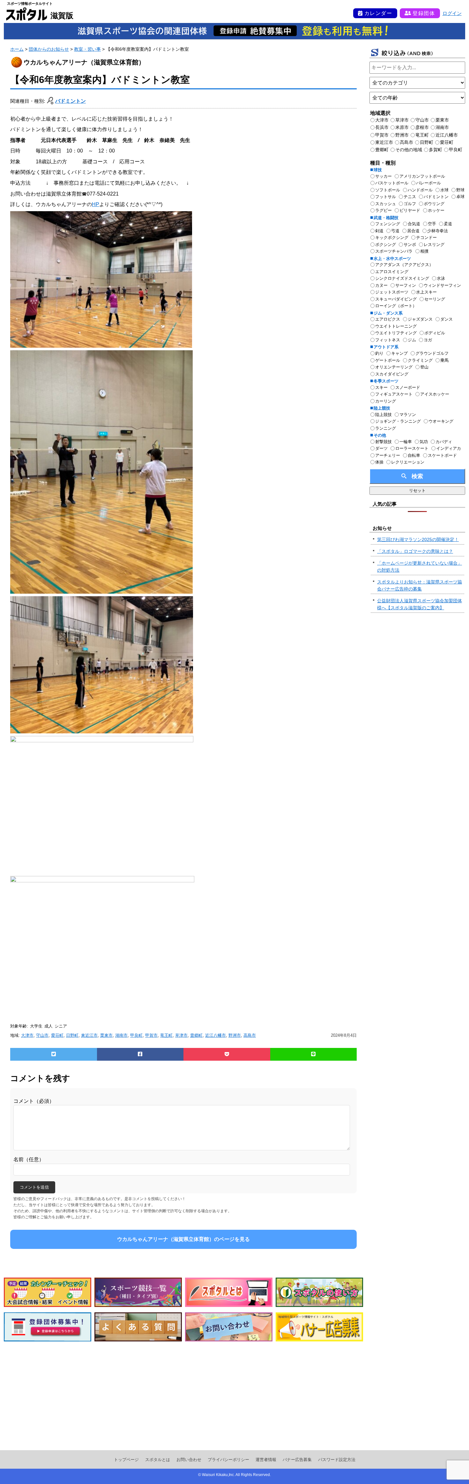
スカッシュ (385, 203)
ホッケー (436, 210)
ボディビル (434, 332)
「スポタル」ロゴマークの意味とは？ (415, 551)
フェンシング (387, 223)
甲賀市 (151, 1035)
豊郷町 (196, 1035)
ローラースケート (411, 448)
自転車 (414, 455)
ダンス (446, 319)
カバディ (443, 441)
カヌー (381, 285)
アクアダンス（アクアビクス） (404, 264)
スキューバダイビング (396, 299)
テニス (410, 196)
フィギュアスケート (394, 394)
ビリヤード (409, 210)
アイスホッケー (434, 394)
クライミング (420, 360)
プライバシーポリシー (228, 1459)
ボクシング (385, 244)
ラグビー (383, 210)
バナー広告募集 (297, 1459)
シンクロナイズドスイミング (402, 278)
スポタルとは (157, 1459)
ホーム (17, 49)
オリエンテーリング (394, 367)
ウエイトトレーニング (396, 326)
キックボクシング (391, 237)
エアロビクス (387, 319)
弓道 (395, 230)
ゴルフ (410, 203)
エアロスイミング (391, 271)
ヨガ (428, 340)
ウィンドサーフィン (442, 285)
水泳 (441, 278)
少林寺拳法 (437, 230)
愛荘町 (57, 1035)
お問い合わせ (188, 1459)
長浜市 (382, 127)
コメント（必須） (33, 1101)
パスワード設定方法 (336, 1459)
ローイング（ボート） (396, 305)
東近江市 (89, 1035)
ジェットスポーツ (391, 292)
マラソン (407, 414)
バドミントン (70, 101)
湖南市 (121, 1035)
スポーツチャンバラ (394, 251)
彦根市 (422, 127)
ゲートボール (387, 360)
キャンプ (399, 353)
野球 (460, 190)
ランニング (385, 428)
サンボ (410, 244)
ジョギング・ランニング (398, 421)
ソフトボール (387, 190)
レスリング (434, 244)
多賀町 (435, 149)
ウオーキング (440, 421)
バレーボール (428, 183)
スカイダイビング (391, 374)
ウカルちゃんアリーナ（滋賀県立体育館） (84, 62)
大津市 (27, 1035)
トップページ (126, 1459)
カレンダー (378, 13)
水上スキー (426, 292)
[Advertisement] (183, 1396)
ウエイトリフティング (396, 332)
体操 (379, 462)
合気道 (414, 223)
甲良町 (136, 1035)
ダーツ (381, 448)
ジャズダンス (420, 319)
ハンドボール (420, 190)
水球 (444, 190)
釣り (379, 353)
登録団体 (424, 13)
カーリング (385, 401)
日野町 (72, 1035)
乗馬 (444, 360)
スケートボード (442, 455)
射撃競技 (383, 441)
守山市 (42, 1035)
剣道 (379, 230)
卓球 (460, 196)
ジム (412, 340)
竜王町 (166, 1035)
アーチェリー (387, 455)
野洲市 (234, 1035)
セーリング (434, 299)
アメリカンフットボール (422, 176)
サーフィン (405, 285)
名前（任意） (28, 1159)
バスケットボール (391, 183)
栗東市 (106, 1035)
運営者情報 (266, 1459)
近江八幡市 (215, 1035)
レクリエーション (407, 462)
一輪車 (405, 441)
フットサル (385, 196)
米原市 (402, 127)
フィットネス (387, 340)
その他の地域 (408, 149)
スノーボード (407, 387)
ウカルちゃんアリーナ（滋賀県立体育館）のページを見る (183, 1239)
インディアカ (448, 448)
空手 (432, 223)
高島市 (249, 1035)
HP (95, 204)
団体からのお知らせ (49, 49)
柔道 (448, 223)
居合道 (413, 230)
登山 (424, 367)
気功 (424, 441)
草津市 (181, 1035)
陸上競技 (383, 414)
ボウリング (434, 203)
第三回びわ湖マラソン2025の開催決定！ (418, 539)
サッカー (383, 176)
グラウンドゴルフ (432, 353)
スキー (381, 387)
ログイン (452, 13)
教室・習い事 (87, 49)
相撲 (424, 251)
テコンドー (426, 237)
